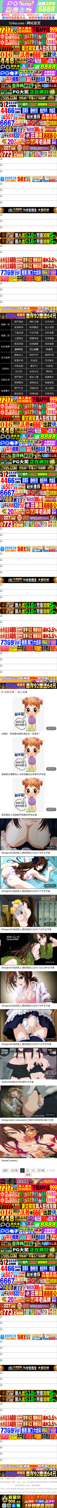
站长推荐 (5, 346)
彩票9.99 (18, 360)
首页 (5, 1170)
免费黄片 (49, 377)
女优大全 (34, 371)
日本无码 (49, 322)
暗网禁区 (18, 382)
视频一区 (5, 324)
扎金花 (34, 360)
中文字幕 (34, 333)
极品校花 (18, 393)
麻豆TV (34, 366)
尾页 (28, 1175)
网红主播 (34, 322)
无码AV (5, 369)
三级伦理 (18, 333)
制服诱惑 (49, 382)
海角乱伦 (34, 382)
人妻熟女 (18, 338)
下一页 (41, 1170)
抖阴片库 (5, 380)
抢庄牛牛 (34, 355)
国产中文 (18, 388)
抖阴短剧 (34, 393)
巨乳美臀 (49, 333)
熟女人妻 (34, 377)
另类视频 (49, 338)
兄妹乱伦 (34, 388)
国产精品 (18, 322)
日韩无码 (49, 393)
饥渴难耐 (34, 344)
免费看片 (5, 391)
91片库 (18, 371)
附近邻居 (18, 344)
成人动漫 (49, 327)
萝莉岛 (49, 371)
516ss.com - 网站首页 (25, 23)
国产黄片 (18, 377)
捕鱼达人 (18, 355)
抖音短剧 (18, 366)
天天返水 (49, 360)
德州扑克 (49, 355)
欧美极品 (34, 327)
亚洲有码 (18, 327)
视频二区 (5, 335)
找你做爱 (49, 344)
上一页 (14, 1170)
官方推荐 (5, 357)
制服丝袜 (34, 338)
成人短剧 (49, 388)
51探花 (49, 366)
